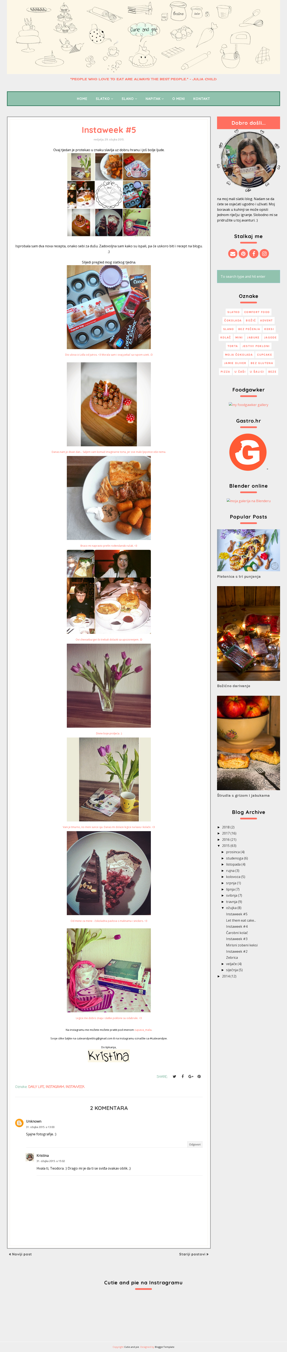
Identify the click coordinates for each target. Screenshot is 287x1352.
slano (228, 329)
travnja (231, 901)
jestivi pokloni (256, 346)
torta (233, 346)
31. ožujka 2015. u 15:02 (51, 1161)
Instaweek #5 (237, 914)
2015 (226, 845)
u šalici (257, 371)
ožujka (231, 907)
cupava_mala (142, 1030)
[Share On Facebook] (182, 1076)
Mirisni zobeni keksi (242, 945)
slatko (233, 312)
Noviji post (22, 1254)
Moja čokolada (239, 354)
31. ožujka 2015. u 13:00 (40, 1127)
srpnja (231, 883)
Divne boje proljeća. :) (109, 733)
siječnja (232, 970)
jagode (270, 337)
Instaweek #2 (237, 951)
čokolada (233, 320)
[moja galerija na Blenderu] (249, 501)
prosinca (233, 852)
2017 (226, 833)
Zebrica (232, 957)
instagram (55, 1087)
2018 (226, 827)
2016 (226, 839)
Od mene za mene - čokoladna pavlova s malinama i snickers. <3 (109, 921)
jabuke (253, 337)
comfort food (257, 312)
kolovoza (233, 876)
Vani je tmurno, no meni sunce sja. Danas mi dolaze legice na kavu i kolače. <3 (109, 827)
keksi (269, 329)
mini (239, 337)
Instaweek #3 (237, 939)
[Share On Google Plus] (190, 1076)
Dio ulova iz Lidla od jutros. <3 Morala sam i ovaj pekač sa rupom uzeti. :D (109, 354)
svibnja (231, 895)
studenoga (234, 858)
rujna (230, 870)
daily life (36, 1087)
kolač (225, 337)
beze (272, 371)
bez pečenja (249, 329)
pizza (225, 371)
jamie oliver (235, 363)
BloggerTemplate (164, 1346)
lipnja (230, 889)
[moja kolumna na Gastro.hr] (248, 470)
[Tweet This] (174, 1076)
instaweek (75, 1087)
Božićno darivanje (233, 686)
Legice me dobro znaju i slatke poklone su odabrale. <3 (109, 1018)
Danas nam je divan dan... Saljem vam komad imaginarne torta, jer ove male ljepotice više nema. (109, 452)
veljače (231, 964)
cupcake (264, 354)
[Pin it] (199, 1076)
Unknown (33, 1121)
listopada (233, 864)
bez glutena (262, 363)
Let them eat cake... (241, 920)
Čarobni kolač (237, 932)
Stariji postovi (192, 1254)
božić (251, 320)
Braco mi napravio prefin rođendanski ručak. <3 (108, 546)
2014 (226, 976)
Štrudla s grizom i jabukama (243, 795)
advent (266, 320)
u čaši (240, 371)
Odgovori (195, 1144)
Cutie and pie (131, 1346)
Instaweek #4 (237, 926)
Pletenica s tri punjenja (239, 576)
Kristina (43, 1155)
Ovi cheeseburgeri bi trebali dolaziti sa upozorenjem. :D (109, 639)
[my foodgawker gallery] (248, 404)
